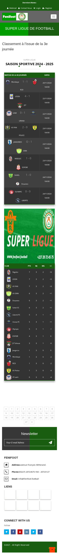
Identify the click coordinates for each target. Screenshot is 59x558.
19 (12, 417)
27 (26, 422)
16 (46, 413)
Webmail (12, 8)
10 (12, 413)
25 (46, 417)
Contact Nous (26, 8)
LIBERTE (25, 200)
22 (29, 417)
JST (24, 105)
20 (17, 417)
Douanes (24, 184)
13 (29, 413)
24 (41, 417)
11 (17, 413)
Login (38, 8)
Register (48, 8)
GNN (25, 151)
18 (6, 417)
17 (52, 413)
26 (52, 417)
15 (41, 413)
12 (23, 413)
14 (35, 413)
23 (35, 417)
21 (23, 417)
